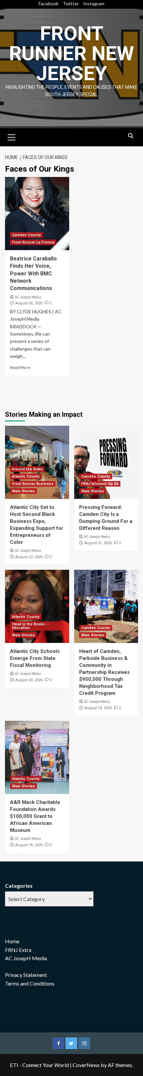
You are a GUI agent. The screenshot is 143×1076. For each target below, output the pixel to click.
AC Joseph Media (28, 297)
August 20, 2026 (29, 680)
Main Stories (23, 491)
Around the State (27, 469)
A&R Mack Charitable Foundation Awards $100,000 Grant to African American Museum (35, 816)
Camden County (26, 235)
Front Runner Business (33, 484)
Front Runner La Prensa (33, 242)
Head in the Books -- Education (30, 626)
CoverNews (86, 1065)
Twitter (71, 3)
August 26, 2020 (29, 303)
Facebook (49, 3)
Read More (20, 367)
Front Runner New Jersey (71, 53)
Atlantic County (26, 476)
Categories (19, 885)
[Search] (130, 136)
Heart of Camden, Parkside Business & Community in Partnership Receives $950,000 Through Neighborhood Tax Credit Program (104, 672)
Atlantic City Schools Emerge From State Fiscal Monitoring (35, 658)
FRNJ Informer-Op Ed (99, 484)
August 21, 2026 (98, 543)
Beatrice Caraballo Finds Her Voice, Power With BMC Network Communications (33, 273)
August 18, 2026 (98, 708)
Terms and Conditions (30, 983)
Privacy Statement (26, 975)
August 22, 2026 (29, 557)
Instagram (93, 3)
